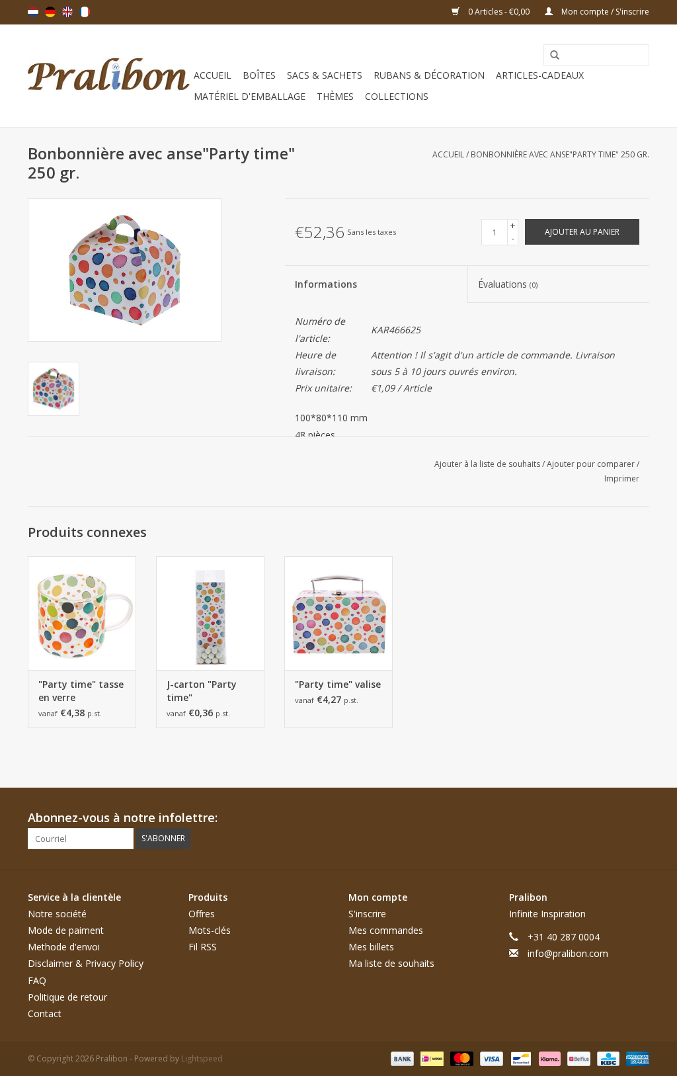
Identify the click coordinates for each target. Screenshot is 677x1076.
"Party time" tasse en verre (81, 691)
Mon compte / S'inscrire (604, 11)
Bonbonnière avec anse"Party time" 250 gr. (560, 154)
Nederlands (33, 12)
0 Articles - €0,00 (499, 11)
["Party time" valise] (338, 613)
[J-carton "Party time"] (210, 613)
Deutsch (50, 12)
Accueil (212, 75)
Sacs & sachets (324, 75)
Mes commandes (385, 930)
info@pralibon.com (568, 953)
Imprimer (621, 478)
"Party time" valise (338, 684)
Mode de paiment (66, 930)
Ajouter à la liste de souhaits (488, 464)
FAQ (37, 980)
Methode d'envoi (64, 946)
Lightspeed (202, 1058)
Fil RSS (202, 946)
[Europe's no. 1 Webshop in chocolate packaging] (109, 75)
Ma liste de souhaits (391, 963)
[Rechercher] (550, 55)
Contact (44, 1013)
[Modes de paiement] (401, 1057)
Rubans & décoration (429, 75)
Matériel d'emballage (249, 96)
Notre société (57, 913)
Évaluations (508, 284)
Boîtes (259, 75)
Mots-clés (209, 930)
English (67, 12)
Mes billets (371, 946)
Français (84, 12)
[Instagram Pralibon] (638, 818)
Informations (326, 284)
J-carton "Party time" (202, 691)
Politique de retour (67, 997)
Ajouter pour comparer (592, 464)
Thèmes (335, 96)
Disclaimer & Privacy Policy (85, 963)
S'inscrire (367, 913)
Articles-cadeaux (540, 75)
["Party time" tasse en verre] (82, 613)
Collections (396, 96)
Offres (201, 913)
